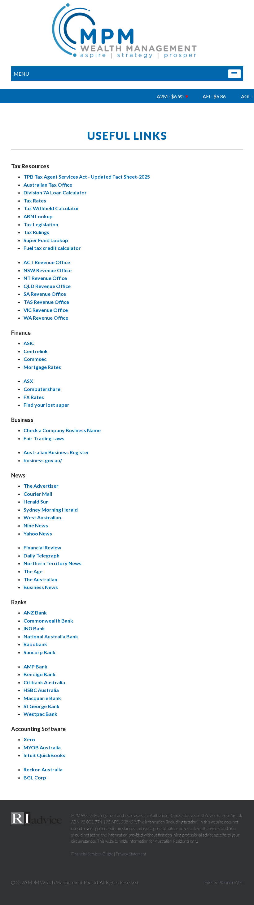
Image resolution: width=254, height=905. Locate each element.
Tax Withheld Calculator (51, 208)
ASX (28, 381)
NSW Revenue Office (48, 270)
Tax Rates (35, 200)
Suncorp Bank (39, 652)
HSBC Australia (41, 690)
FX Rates (34, 397)
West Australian (42, 517)
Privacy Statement (131, 853)
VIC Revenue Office (46, 310)
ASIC (29, 343)
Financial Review (42, 547)
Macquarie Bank (42, 698)
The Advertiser (41, 486)
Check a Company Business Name (62, 430)
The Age (33, 571)
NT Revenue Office (45, 278)
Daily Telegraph (41, 555)
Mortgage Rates (42, 367)
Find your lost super (46, 405)
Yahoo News (38, 533)
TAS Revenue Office (46, 302)
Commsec (35, 359)
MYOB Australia (42, 747)
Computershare (42, 389)
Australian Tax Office (48, 185)
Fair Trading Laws (44, 438)
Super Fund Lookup (46, 240)
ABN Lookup (38, 216)
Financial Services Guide (92, 853)
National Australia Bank (51, 636)
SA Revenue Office (45, 294)
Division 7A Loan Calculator (55, 192)
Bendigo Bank (39, 674)
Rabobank (35, 644)
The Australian (40, 579)
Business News (41, 587)
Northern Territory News (52, 563)
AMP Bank (35, 666)
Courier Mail (38, 494)
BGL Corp (35, 777)
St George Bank (41, 706)
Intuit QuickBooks (44, 755)
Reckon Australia (43, 769)
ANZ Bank (35, 612)
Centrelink (36, 351)
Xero (29, 739)
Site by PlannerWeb (223, 882)
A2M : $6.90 (168, 96)
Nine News (36, 525)
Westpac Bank (40, 714)
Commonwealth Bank (48, 620)
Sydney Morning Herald (51, 509)
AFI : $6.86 (210, 96)
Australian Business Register (56, 452)
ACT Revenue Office (47, 262)
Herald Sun (36, 501)
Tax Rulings (36, 232)
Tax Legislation (41, 224)
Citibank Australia (44, 682)
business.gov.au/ (43, 460)
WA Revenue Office (46, 318)
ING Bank (34, 628)
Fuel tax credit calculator (52, 248)
